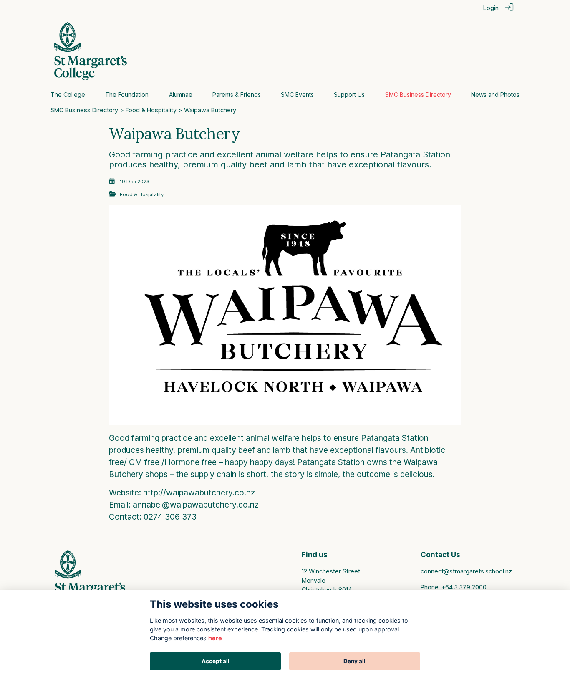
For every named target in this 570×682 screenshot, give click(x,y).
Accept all (216, 661)
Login (491, 7)
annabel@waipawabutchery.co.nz (196, 505)
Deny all (354, 661)
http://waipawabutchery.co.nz (199, 493)
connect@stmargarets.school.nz (466, 571)
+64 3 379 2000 (464, 587)
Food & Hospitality (151, 110)
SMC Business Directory (84, 110)
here (215, 638)
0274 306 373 (170, 517)
